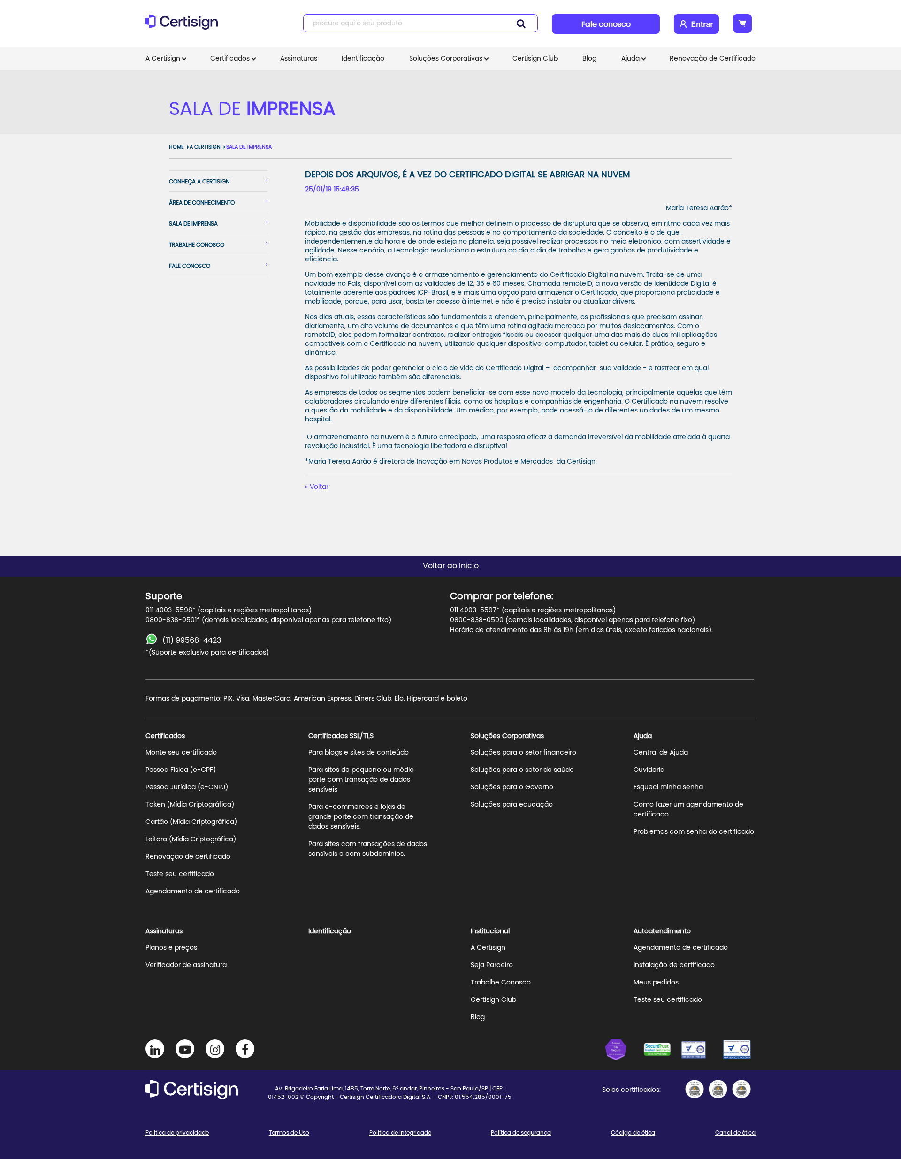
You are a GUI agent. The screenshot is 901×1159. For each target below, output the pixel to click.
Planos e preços (171, 948)
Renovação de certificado (187, 857)
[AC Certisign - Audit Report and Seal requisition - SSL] (694, 1089)
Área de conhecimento (202, 203)
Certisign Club (535, 58)
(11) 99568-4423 (191, 640)
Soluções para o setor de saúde (522, 770)
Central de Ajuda (661, 752)
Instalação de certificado (674, 965)
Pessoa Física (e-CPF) (180, 770)
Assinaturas (298, 58)
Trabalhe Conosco (501, 982)
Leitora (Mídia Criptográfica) (190, 839)
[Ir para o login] (696, 24)
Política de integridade (400, 1133)
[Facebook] (245, 1048)
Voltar (319, 487)
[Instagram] (215, 1048)
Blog (589, 58)
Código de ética (633, 1133)
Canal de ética (735, 1133)
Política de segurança (521, 1133)
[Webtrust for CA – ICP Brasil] (624, 1051)
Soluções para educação (512, 804)
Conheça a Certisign (199, 181)
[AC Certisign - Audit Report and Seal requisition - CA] (741, 1089)
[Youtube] (185, 1048)
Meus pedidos (656, 982)
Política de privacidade (177, 1133)
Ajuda (630, 58)
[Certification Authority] (699, 1051)
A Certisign (162, 58)
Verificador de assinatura (186, 965)
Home (176, 147)
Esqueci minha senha (668, 787)
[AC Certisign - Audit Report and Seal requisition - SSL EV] (718, 1089)
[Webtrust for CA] (661, 1051)
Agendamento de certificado (192, 891)
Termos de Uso (289, 1133)
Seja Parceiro (492, 965)
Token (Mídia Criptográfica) (189, 804)
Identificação (363, 58)
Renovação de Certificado (713, 58)
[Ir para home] (184, 26)
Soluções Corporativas (445, 58)
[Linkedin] (154, 1048)
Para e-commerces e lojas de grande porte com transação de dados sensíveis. (360, 817)
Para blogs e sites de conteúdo (358, 752)
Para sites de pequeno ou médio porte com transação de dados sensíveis (361, 780)
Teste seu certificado (179, 874)
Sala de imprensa (193, 224)
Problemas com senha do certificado (694, 832)
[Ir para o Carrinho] (742, 23)
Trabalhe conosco (196, 245)
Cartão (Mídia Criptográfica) (191, 822)
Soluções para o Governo (512, 787)
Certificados (230, 58)
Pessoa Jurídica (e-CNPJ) (186, 787)
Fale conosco (606, 24)
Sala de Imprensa (249, 147)
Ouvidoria (649, 770)
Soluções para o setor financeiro (523, 752)
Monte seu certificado (181, 752)
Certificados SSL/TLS (341, 736)
